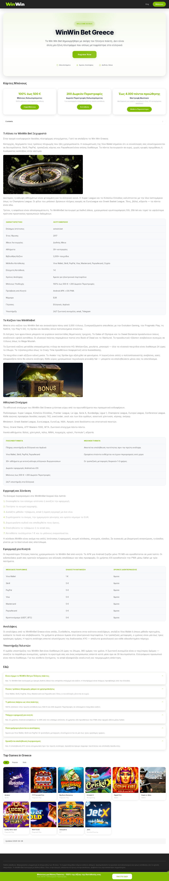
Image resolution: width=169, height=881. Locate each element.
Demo (16, 782)
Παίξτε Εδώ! (122, 877)
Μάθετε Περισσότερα (139, 109)
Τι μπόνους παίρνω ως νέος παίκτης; (22, 702)
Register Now (84, 54)
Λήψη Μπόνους (30, 107)
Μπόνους (159, 4)
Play (16, 777)
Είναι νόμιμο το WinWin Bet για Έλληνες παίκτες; (27, 676)
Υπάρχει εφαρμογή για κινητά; (19, 715)
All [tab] (6, 762)
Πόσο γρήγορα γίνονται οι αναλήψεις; (22, 728)
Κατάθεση (84, 107)
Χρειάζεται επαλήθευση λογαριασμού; (23, 741)
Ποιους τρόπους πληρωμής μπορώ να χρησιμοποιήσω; (30, 689)
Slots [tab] (24, 762)
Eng (147, 4)
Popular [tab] (15, 762)
